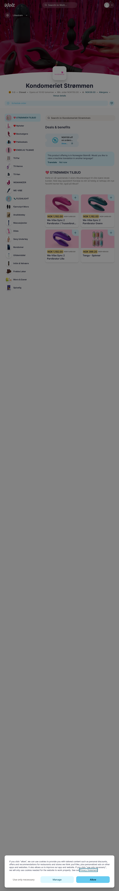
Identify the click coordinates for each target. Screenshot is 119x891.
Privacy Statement (88, 870)
